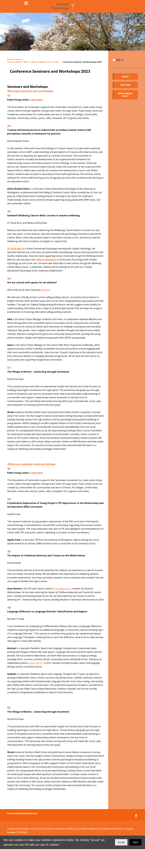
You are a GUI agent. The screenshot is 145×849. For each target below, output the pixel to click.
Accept (121, 842)
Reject (135, 842)
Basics (125, 76)
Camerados (36, 99)
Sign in (119, 59)
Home (9, 59)
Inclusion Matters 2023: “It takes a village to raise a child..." (34, 62)
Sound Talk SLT (35, 662)
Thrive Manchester (62, 588)
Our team (125, 85)
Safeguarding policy (125, 94)
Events (18, 59)
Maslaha (45, 289)
